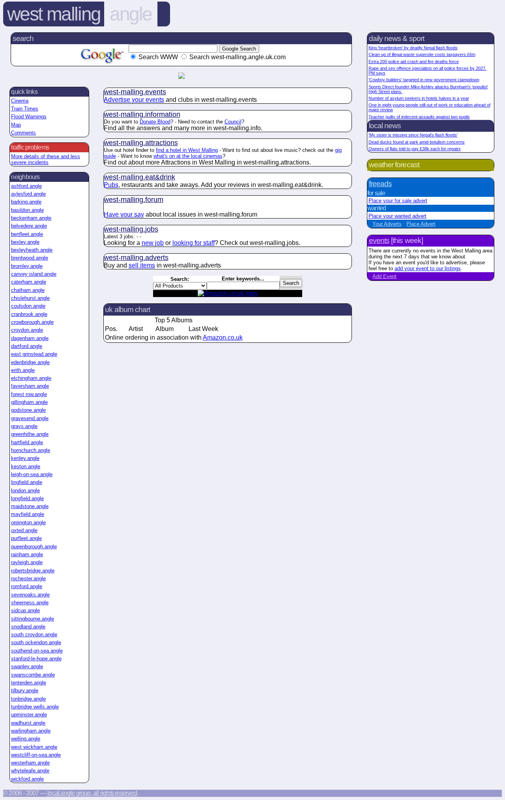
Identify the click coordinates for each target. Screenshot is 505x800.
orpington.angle (28, 522)
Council (232, 122)
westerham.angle (30, 763)
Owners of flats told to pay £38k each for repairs (414, 148)
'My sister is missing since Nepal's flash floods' (413, 135)
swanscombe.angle (33, 675)
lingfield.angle (26, 482)
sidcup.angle (25, 610)
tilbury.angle (24, 690)
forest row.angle (29, 394)
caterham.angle (28, 282)
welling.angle (25, 739)
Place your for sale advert (397, 201)
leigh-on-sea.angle (31, 474)
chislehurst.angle (30, 298)
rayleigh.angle (27, 562)
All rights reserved (115, 793)
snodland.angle (28, 627)
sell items (142, 265)
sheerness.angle (30, 603)
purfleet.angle (26, 538)
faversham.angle (30, 386)
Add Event (384, 276)
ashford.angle (26, 186)
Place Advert (421, 224)
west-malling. (135, 92)
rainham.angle (27, 554)
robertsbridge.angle (32, 571)
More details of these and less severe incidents (45, 159)
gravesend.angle (30, 418)
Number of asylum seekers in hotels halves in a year (418, 98)
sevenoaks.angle (30, 595)
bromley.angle (27, 266)
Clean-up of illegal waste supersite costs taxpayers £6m (421, 54)
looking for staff (193, 242)
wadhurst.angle (28, 723)
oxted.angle (24, 530)
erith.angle (23, 370)
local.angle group (68, 793)
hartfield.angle (27, 442)
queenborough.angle (34, 547)
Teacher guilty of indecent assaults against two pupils (419, 116)
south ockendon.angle (36, 642)
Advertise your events (134, 99)
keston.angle (25, 466)
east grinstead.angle (34, 354)
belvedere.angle (29, 226)
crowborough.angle (32, 322)
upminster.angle (29, 715)
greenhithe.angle (30, 434)
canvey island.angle (33, 274)
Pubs (111, 184)
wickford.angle (27, 779)
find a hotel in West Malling (187, 150)
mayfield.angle (27, 514)
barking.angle (26, 202)
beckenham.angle (31, 218)
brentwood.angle (29, 258)
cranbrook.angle (29, 314)
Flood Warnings (29, 117)
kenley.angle (25, 458)
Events (379, 240)
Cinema (19, 101)
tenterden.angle (28, 683)
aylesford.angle (28, 194)
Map (16, 125)
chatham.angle (28, 290)
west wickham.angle (34, 747)
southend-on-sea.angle (37, 651)
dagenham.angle (30, 338)
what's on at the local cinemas (188, 156)
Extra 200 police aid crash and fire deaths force (413, 61)
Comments (23, 133)
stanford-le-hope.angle (36, 659)
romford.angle (26, 586)
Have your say (124, 214)
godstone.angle (28, 410)
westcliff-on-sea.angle (36, 755)
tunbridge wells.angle (35, 707)
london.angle (25, 490)
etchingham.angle (31, 378)
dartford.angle (26, 346)
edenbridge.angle (30, 362)
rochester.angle (28, 578)
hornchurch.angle (30, 450)
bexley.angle (25, 242)
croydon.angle (27, 330)
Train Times (24, 109)
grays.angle (24, 426)
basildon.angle (27, 210)
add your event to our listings (428, 268)
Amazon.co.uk (223, 337)
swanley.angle (27, 666)
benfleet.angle (27, 234)
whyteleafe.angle (30, 771)
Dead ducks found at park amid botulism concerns (416, 142)
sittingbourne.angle (32, 619)
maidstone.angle (30, 506)
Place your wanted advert (397, 216)
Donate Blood (155, 122)
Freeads (380, 183)
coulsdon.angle (28, 306)
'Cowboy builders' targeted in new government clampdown (423, 79)
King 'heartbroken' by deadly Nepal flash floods (413, 47)
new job (153, 242)
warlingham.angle (30, 731)
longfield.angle (27, 498)
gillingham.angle (29, 402)
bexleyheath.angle (31, 250)
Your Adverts (387, 224)
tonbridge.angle (28, 699)
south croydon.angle (34, 634)
